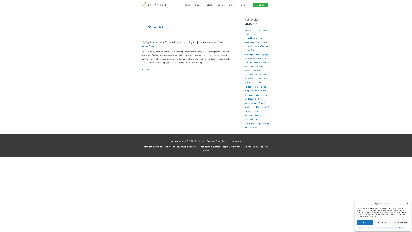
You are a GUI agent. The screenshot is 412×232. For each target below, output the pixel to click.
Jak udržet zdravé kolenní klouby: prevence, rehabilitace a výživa (256, 34)
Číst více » (146, 69)
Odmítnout (382, 222)
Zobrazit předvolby (400, 222)
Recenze (153, 46)
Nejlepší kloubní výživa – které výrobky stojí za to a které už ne (182, 42)
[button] (408, 204)
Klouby (145, 46)
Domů (187, 5)
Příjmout (365, 222)
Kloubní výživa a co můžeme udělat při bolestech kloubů (253, 115)
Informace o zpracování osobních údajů (370, 228)
